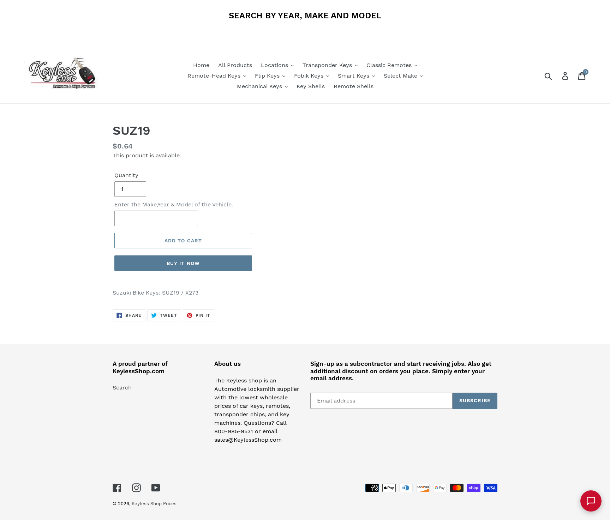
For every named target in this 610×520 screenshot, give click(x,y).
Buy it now (183, 263)
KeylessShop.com (139, 371)
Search (122, 387)
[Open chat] (591, 501)
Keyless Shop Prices (154, 503)
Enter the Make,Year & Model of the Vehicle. (173, 204)
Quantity (126, 175)
